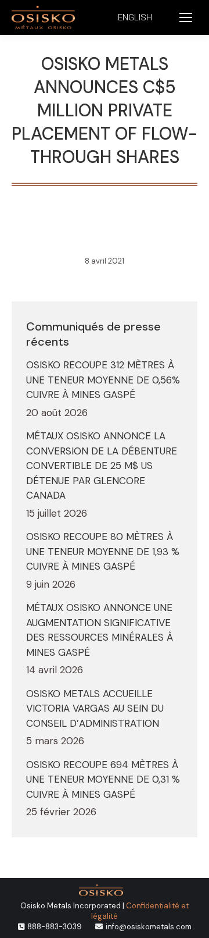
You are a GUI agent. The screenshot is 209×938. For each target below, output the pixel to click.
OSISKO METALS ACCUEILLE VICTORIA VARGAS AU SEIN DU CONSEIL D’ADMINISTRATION (95, 708)
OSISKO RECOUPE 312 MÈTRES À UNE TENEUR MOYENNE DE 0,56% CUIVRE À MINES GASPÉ (103, 379)
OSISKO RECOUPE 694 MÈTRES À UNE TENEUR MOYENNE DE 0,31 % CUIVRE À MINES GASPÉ (103, 779)
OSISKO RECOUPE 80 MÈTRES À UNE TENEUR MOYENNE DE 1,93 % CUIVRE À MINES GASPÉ (102, 551)
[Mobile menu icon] (185, 17)
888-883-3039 (54, 927)
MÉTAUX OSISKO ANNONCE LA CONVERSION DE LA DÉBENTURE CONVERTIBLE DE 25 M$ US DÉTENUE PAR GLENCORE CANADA (101, 465)
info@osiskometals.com (149, 927)
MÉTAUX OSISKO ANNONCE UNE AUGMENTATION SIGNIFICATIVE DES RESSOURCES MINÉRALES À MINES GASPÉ (99, 630)
